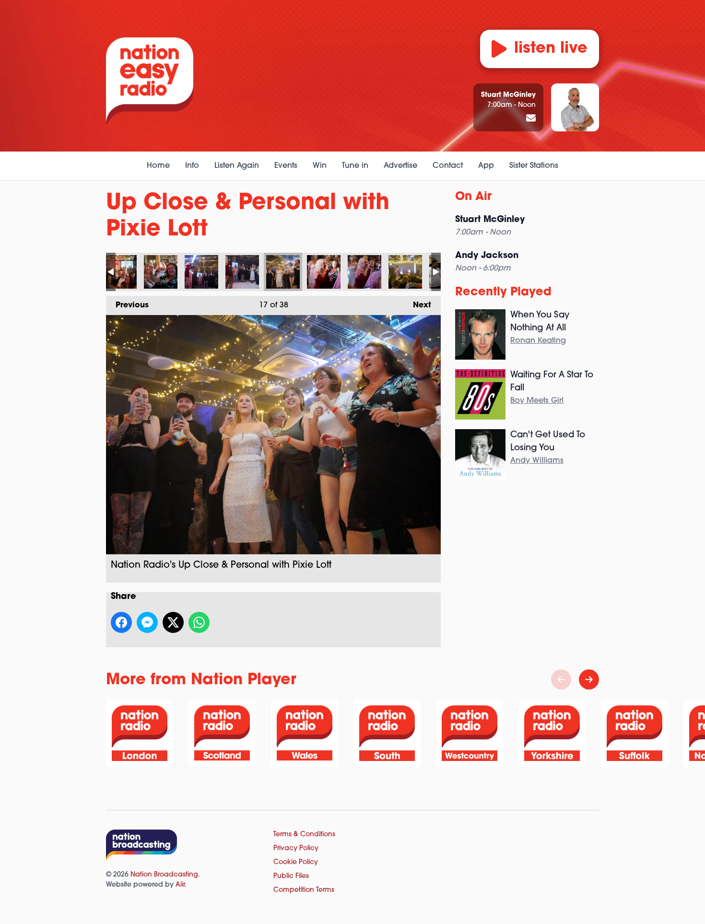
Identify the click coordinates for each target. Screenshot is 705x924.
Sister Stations (533, 166)
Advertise (400, 166)
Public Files (291, 876)
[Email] (531, 119)
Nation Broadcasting (164, 874)
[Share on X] (173, 622)
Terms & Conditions (304, 834)
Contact (448, 166)
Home (158, 166)
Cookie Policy (295, 862)
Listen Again (236, 166)
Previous (127, 305)
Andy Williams (537, 461)
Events (285, 166)
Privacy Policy (295, 848)
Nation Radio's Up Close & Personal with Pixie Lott (120, 272)
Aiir (180, 885)
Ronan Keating (538, 341)
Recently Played (503, 292)
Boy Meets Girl (537, 401)
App (486, 166)
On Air (473, 197)
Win (320, 166)
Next (417, 305)
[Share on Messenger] (147, 622)
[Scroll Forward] (589, 679)
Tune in (355, 166)
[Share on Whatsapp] (199, 622)
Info (192, 166)
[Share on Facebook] (121, 622)
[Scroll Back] (561, 679)
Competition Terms (303, 890)
